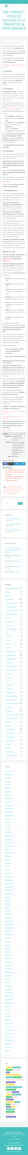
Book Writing (9, 599)
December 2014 (9, 1030)
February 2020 (9, 836)
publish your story (17, 1094)
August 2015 (8, 1006)
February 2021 (9, 798)
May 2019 (7, 866)
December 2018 (9, 883)
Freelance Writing (10, 651)
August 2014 (8, 1044)
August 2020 (8, 819)
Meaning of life (10, 487)
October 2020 (8, 812)
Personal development (11, 1089)
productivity (9, 1069)
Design (7, 625)
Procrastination (9, 1099)
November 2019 (9, 846)
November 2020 (9, 808)
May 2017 (7, 948)
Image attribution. (7, 430)
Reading (8, 726)
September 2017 (9, 935)
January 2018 (8, 921)
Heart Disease (9, 662)
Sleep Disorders (10, 737)
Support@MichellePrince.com (15, 1145)
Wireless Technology (11, 755)
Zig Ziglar (8, 1106)
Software (8, 744)
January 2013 (8, 1047)
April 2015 (7, 1016)
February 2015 (9, 1023)
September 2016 (9, 972)
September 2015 (9, 1003)
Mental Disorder (10, 692)
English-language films (10, 1116)
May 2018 (7, 907)
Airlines (8, 592)
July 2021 (7, 781)
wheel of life (14, 493)
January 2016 (8, 989)
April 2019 (7, 870)
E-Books (8, 640)
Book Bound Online (10, 1109)
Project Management (11, 718)
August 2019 (8, 856)
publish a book (16, 1092)
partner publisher (10, 1114)
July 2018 (7, 900)
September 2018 (9, 894)
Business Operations (11, 614)
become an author (10, 1084)
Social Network (10, 740)
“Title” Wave (17, 572)
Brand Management (11, 607)
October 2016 (8, 969)
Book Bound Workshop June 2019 (13, 1074)
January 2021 (8, 802)
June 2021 (7, 785)
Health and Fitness (11, 659)
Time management (10, 1101)
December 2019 (9, 843)
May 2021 (7, 788)
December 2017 (9, 924)
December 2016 (9, 965)
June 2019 (7, 863)
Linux (7, 681)
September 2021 (9, 774)
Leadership (9, 677)
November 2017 (9, 928)
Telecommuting (10, 752)
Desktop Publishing (11, 629)
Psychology (15, 1097)
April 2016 (7, 982)
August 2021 (8, 778)
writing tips (8, 1092)
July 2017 (7, 941)
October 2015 (8, 999)
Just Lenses (8, 548)
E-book (12, 1106)
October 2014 (8, 1037)
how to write (9, 1094)
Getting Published (10, 655)
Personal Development (17, 43)
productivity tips (16, 1069)
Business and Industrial (12, 610)
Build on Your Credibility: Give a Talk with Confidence (14, 529)
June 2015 (7, 1013)
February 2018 (9, 917)
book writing (9, 1067)
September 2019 (9, 853)
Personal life (18, 487)
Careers (8, 618)
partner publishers (10, 1111)
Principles (8, 707)
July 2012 (7, 1050)
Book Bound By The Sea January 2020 (14, 1087)
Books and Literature (11, 603)
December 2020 (9, 805)
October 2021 (8, 771)
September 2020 (9, 815)
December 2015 (9, 992)
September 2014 (9, 1040)
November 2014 (9, 1033)
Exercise (8, 648)
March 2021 (8, 795)
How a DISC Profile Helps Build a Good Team (14, 524)
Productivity (9, 711)
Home (7, 1151)
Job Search (9, 674)
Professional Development (13, 714)
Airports (8, 596)
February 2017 (9, 958)
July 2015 (7, 1010)
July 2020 (7, 822)
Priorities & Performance (9, 489)
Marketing (8, 688)
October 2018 (8, 890)
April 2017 (7, 952)
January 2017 (8, 962)
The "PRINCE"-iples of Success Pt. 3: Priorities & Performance (13, 491)
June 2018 (7, 904)
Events (7, 644)
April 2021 (7, 791)
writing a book (9, 1077)
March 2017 (8, 955)
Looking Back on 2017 (11, 480)
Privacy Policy (17, 1151)
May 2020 (7, 829)
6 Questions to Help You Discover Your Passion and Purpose (14, 518)
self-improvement (17, 1077)
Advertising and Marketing (13, 588)
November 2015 (9, 996)
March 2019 (8, 873)
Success (8, 748)
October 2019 (8, 849)
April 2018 (7, 911)
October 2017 (8, 931)
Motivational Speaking (12, 696)
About (11, 1151)
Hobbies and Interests (11, 666)
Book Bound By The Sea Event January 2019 (15, 1079)
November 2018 (9, 887)
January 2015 (8, 1027)
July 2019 (7, 860)
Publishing (9, 722)
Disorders (8, 636)
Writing (7, 1072)
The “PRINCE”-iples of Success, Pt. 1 (15, 470)
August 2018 (8, 897)
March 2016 (8, 986)
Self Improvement (10, 729)
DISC (7, 633)
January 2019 (8, 880)
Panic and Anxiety (10, 700)
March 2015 (8, 1020)
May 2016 (7, 979)
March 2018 (8, 914)
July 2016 (7, 975)
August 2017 (8, 938)
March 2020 (8, 832)
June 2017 (7, 945)
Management (9, 685)
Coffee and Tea (10, 622)
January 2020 (8, 839)
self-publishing (10, 733)
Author (7, 1104)
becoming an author (10, 1082)
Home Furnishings (10, 670)
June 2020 (7, 825)
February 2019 (9, 877)
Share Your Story (16, 1067)
